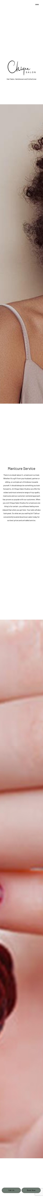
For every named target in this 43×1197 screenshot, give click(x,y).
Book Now (31, 1190)
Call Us (11, 1190)
